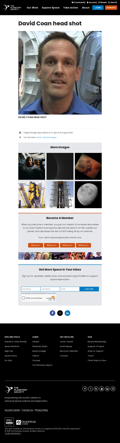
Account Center (12, 410)
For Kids (8, 360)
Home (38, 137)
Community (79, 2)
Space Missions (12, 346)
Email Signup (66, 346)
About (86, 7)
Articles (35, 341)
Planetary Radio (39, 346)
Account (93, 2)
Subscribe (89, 289)
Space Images (49, 137)
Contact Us (27, 410)
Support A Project (96, 346)
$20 (67, 245)
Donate (111, 7)
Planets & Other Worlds (16, 341)
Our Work (32, 7)
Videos (35, 355)
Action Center (66, 341)
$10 (51, 245)
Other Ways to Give (97, 360)
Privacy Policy (51, 293)
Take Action (70, 7)
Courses (36, 360)
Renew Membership (97, 341)
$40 (83, 245)
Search (113, 2)
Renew (104, 2)
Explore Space (51, 7)
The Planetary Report (42, 365)
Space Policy (11, 355)
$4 (35, 245)
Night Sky (9, 351)
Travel (90, 355)
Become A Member (69, 351)
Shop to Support (95, 351)
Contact (64, 355)
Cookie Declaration (13, 433)
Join (98, 7)
